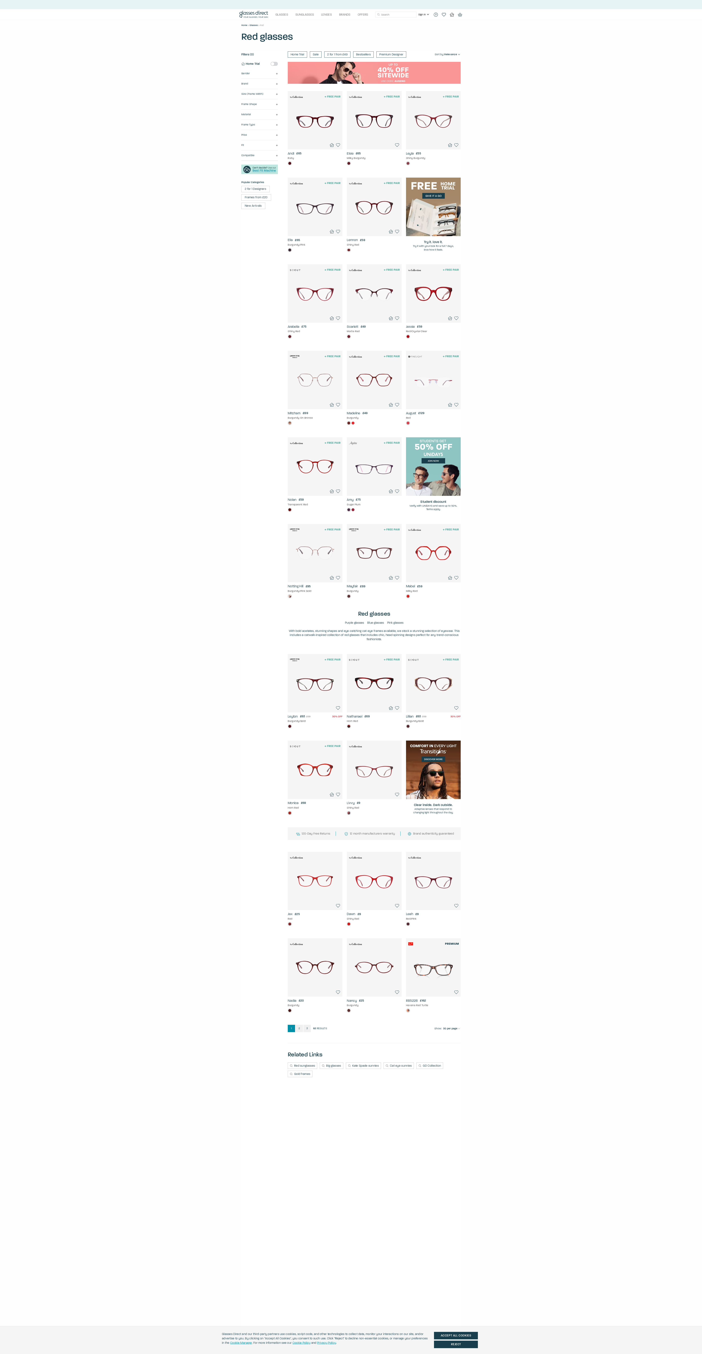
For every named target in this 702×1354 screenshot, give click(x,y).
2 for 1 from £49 (337, 54)
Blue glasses (375, 622)
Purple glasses (354, 622)
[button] (259, 74)
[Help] (436, 14)
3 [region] (307, 1028)
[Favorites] (444, 14)
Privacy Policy (326, 1342)
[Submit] (378, 14)
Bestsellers (363, 54)
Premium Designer (391, 54)
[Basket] (460, 14)
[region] (424, 14)
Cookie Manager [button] (241, 1342)
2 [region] (299, 1028)
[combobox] (395, 15)
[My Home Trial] (452, 14)
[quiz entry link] (259, 173)
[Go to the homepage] (253, 14)
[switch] (274, 64)
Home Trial (297, 54)
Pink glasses (395, 622)
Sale (316, 54)
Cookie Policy (301, 1342)
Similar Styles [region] (315, 140)
